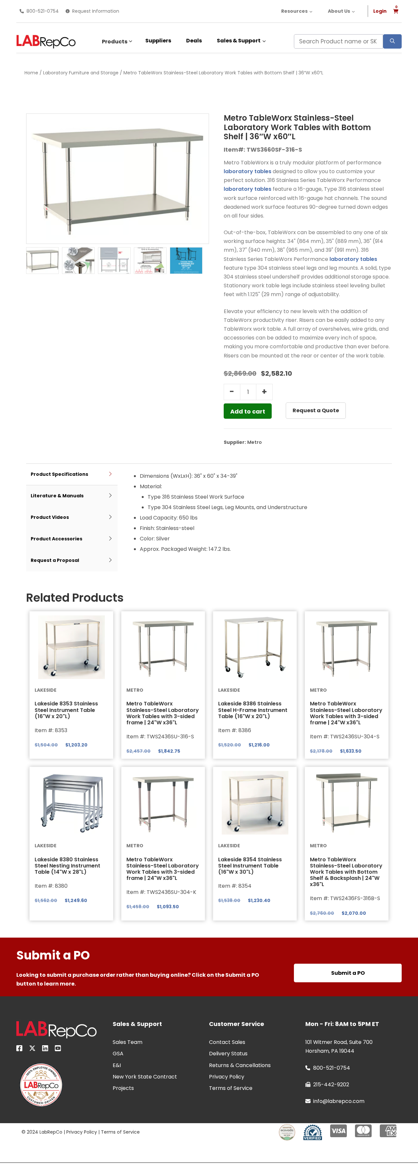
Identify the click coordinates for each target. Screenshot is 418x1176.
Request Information (95, 11)
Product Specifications (59, 474)
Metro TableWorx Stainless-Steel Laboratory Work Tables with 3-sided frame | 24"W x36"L (162, 713)
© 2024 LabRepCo (42, 1132)
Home (31, 72)
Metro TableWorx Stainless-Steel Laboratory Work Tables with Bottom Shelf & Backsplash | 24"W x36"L (346, 872)
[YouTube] (58, 1049)
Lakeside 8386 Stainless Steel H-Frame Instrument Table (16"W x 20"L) (252, 710)
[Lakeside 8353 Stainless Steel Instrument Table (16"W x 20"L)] (71, 647)
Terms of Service (120, 1132)
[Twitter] (32, 1049)
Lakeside (45, 690)
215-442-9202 (331, 1084)
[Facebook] (19, 1049)
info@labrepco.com (338, 1101)
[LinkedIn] (45, 1049)
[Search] (392, 41)
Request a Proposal (55, 560)
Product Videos (50, 517)
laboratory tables (247, 171)
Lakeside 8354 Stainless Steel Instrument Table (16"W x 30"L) (250, 866)
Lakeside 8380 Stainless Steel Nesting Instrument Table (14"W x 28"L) (67, 866)
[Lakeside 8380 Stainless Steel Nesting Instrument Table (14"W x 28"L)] (71, 803)
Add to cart (247, 411)
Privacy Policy (81, 1132)
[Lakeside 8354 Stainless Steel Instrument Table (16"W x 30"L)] (255, 803)
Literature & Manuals (57, 495)
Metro (254, 442)
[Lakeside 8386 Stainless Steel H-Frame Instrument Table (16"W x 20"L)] (255, 647)
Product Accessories (56, 538)
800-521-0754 (42, 11)
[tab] (72, 475)
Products (114, 41)
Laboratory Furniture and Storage (81, 72)
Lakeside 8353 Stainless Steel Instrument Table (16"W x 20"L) (66, 710)
